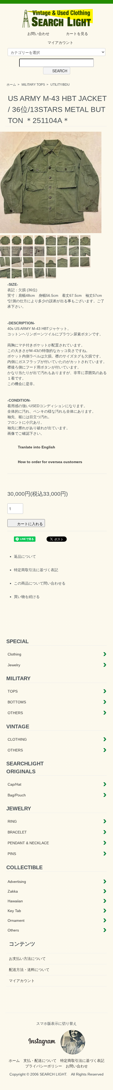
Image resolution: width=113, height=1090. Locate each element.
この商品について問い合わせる (39, 583)
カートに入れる (30, 523)
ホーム (11, 84)
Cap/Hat (14, 784)
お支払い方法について (27, 958)
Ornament (16, 920)
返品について (25, 556)
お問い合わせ (38, 34)
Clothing (14, 654)
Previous (6, 182)
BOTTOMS (17, 702)
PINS (12, 854)
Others (13, 930)
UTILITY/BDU (60, 84)
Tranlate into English (36, 447)
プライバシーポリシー (43, 1066)
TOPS (13, 691)
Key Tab (14, 911)
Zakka (13, 891)
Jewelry (14, 665)
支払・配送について (39, 1060)
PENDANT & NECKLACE (28, 843)
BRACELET (17, 832)
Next (95, 182)
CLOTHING (17, 739)
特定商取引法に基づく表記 (36, 570)
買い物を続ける (27, 597)
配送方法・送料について (29, 970)
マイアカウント (60, 42)
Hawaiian (15, 901)
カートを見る (77, 34)
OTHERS (15, 713)
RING (12, 821)
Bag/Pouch (17, 795)
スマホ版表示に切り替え (56, 1023)
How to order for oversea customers (49, 462)
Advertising (17, 881)
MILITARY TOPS (33, 84)
